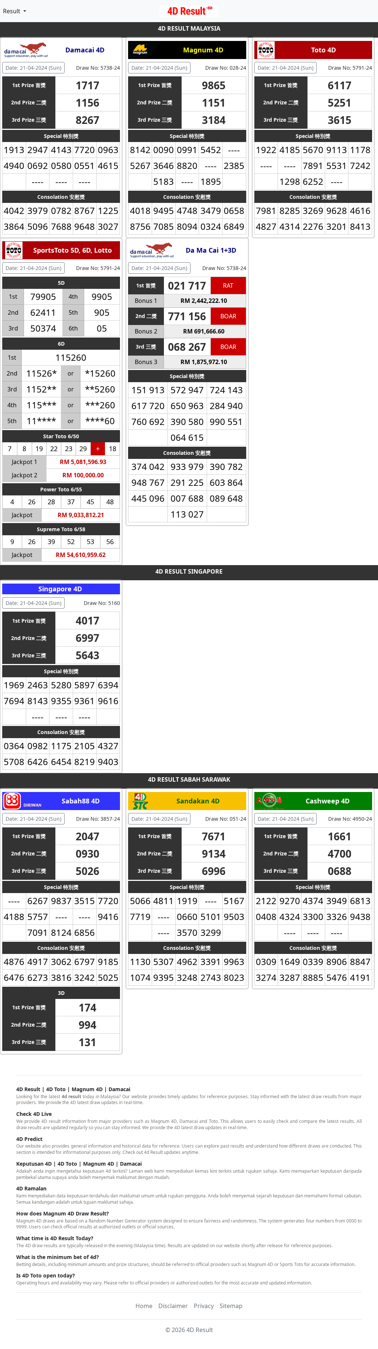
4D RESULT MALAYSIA (189, 28)
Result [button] (12, 11)
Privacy (204, 1306)
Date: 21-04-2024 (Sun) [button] (33, 67)
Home (143, 1306)
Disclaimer (173, 1306)
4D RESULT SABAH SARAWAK (189, 779)
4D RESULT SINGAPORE (189, 571)
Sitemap (231, 1306)
